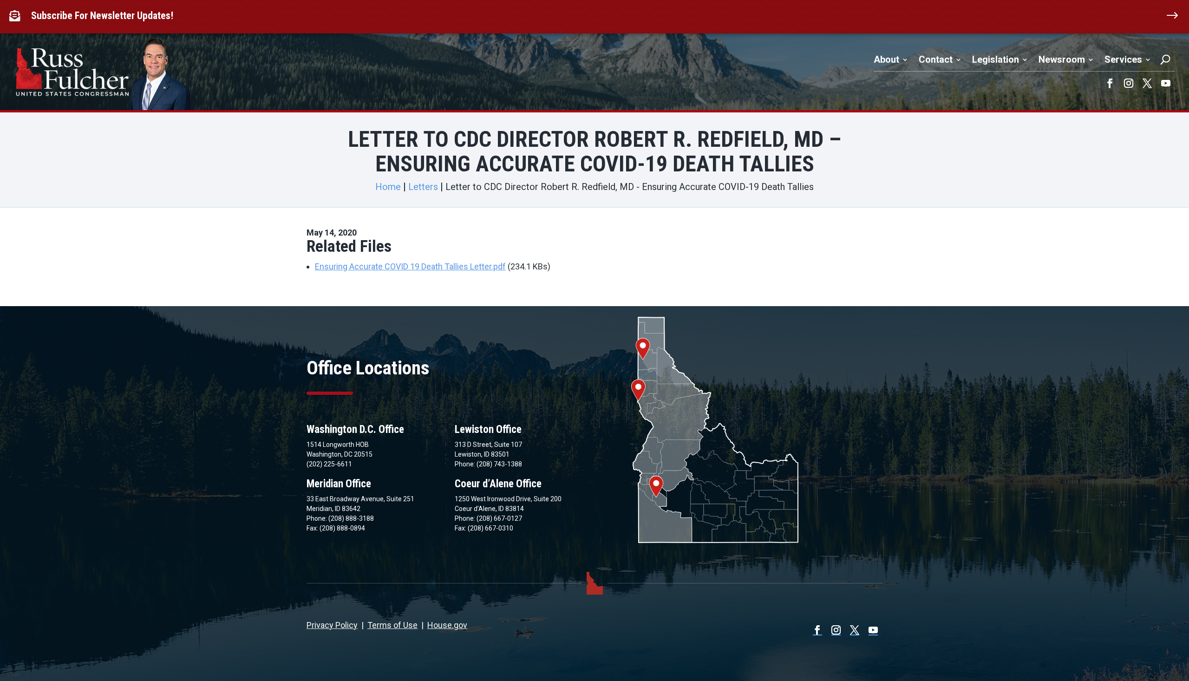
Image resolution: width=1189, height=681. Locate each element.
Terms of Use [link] (392, 625)
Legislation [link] (995, 59)
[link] (16, 15)
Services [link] (1123, 59)
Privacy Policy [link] (332, 625)
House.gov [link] (447, 625)
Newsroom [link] (1062, 59)
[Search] (1165, 59)
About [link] (886, 59)
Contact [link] (936, 59)
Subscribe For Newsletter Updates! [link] (102, 15)
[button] (1110, 83)
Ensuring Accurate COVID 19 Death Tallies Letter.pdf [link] (410, 266)
